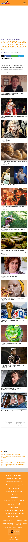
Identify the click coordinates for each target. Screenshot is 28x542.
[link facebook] (13, 537)
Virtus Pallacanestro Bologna (13, 39)
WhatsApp (15, 56)
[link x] (11, 537)
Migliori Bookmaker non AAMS (14, 513)
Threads (4, 58)
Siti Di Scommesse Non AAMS (14, 501)
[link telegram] (15, 537)
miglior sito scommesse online (14, 485)
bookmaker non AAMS (14, 478)
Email (10, 58)
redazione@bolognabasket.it (16, 527)
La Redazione (4, 52)
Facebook (8, 56)
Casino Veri (14, 497)
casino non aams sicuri (14, 482)
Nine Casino (14, 507)
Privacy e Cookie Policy (14, 475)
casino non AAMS (14, 504)
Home (2, 39)
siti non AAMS (14, 488)
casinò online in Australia (14, 491)
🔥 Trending (4, 451)
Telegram (22, 56)
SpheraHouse (16, 539)
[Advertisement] (14, 24)
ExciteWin (14, 494)
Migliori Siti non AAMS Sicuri (14, 510)
